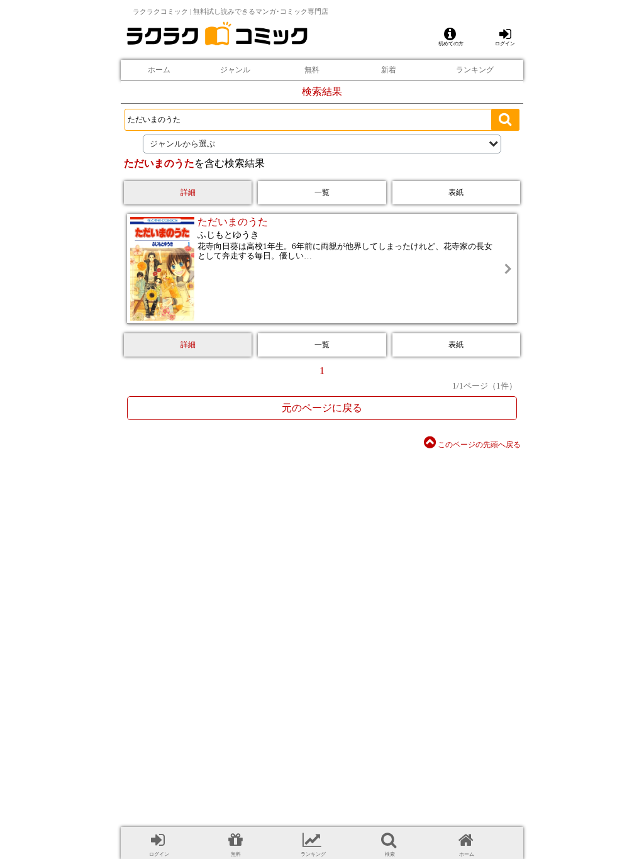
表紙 (456, 192)
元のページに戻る (322, 407)
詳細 (188, 192)
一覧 (322, 192)
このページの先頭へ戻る (478, 444)
